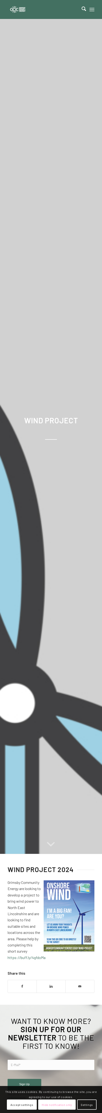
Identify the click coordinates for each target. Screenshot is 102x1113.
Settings (87, 1104)
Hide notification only (57, 1104)
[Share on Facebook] (22, 986)
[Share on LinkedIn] (51, 986)
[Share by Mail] (80, 986)
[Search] (81, 9)
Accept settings (21, 1104)
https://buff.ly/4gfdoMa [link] (27, 957)
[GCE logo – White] (42, 9)
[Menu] (91, 9)
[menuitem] (81, 9)
